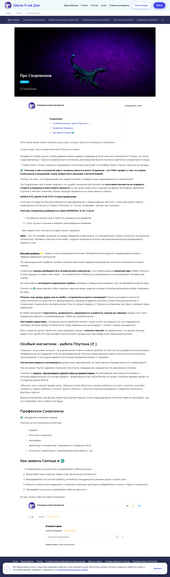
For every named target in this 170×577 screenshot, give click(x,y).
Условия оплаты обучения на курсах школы (65, 561)
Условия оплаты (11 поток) (117, 561)
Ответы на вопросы (119, 5)
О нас (104, 5)
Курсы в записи (95, 561)
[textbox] (82, 537)
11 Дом (8, 13)
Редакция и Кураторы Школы (50, 105)
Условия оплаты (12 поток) (144, 561)
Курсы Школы (71, 5)
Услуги (84, 5)
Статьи (94, 5)
